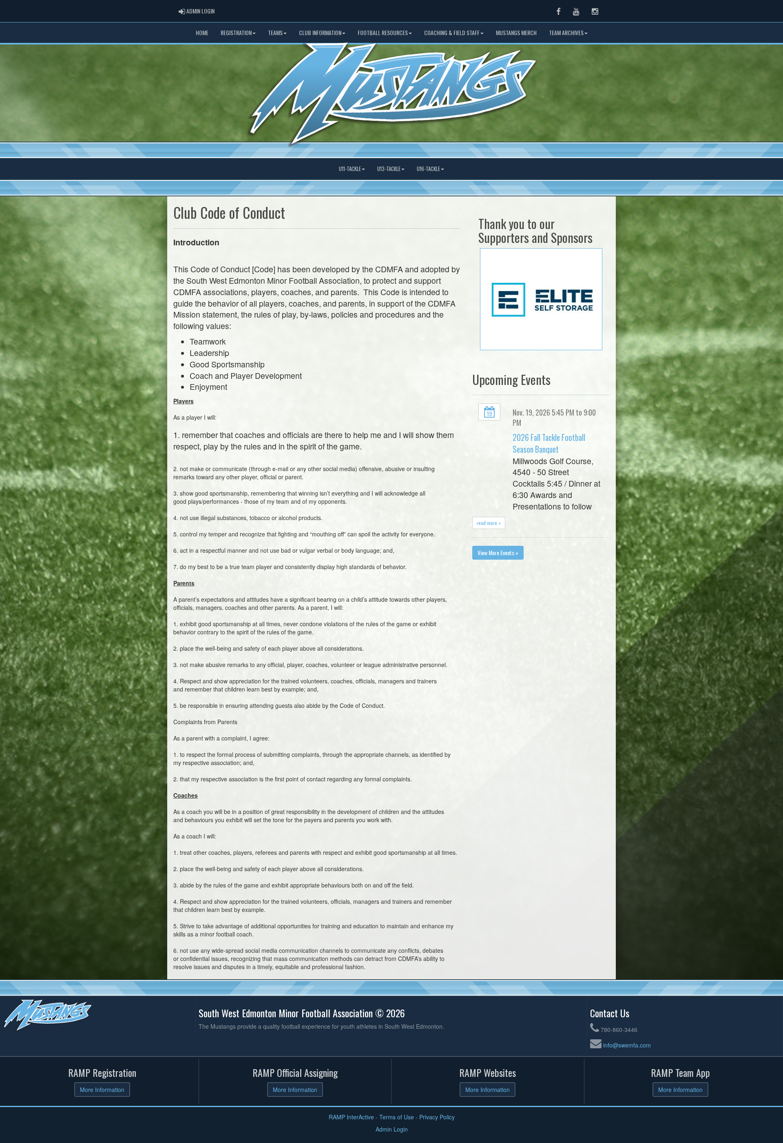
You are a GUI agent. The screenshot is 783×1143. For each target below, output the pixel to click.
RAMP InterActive (351, 1117)
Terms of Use (396, 1117)
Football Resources (383, 32)
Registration (236, 32)
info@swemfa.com (627, 1045)
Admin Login (392, 1129)
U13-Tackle (388, 169)
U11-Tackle (350, 169)
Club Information (320, 32)
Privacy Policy (437, 1117)
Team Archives (566, 32)
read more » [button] (489, 522)
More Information (102, 1089)
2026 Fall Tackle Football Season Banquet (549, 443)
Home (202, 32)
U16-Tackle (428, 169)
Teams (275, 32)
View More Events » (498, 552)
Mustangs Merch (516, 32)
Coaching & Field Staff (452, 32)
